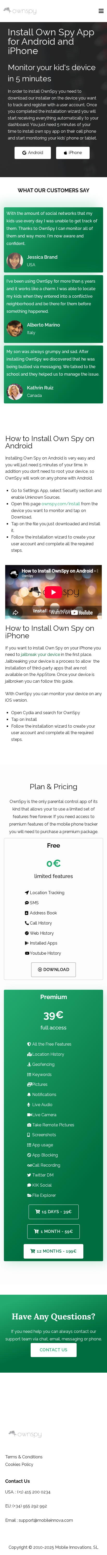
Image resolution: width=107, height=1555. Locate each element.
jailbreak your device (40, 654)
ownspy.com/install (61, 503)
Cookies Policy (19, 1464)
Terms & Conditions (24, 1456)
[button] (33, 153)
